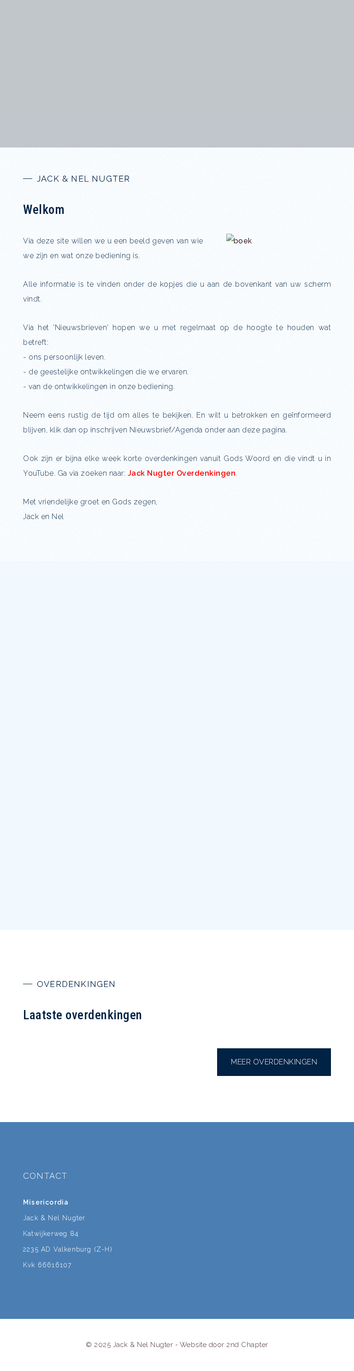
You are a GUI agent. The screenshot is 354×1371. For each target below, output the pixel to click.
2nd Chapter (247, 1345)
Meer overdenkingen (274, 1062)
